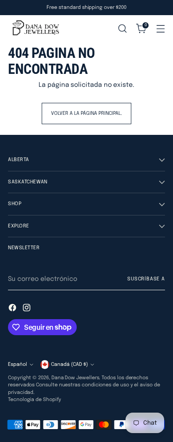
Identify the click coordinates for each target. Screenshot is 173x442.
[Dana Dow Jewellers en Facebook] (13, 309)
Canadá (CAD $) (69, 364)
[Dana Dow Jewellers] (34, 28)
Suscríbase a (146, 279)
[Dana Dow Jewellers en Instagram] (27, 309)
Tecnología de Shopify (34, 399)
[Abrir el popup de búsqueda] (122, 29)
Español (17, 364)
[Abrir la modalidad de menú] (160, 29)
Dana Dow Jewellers (75, 378)
